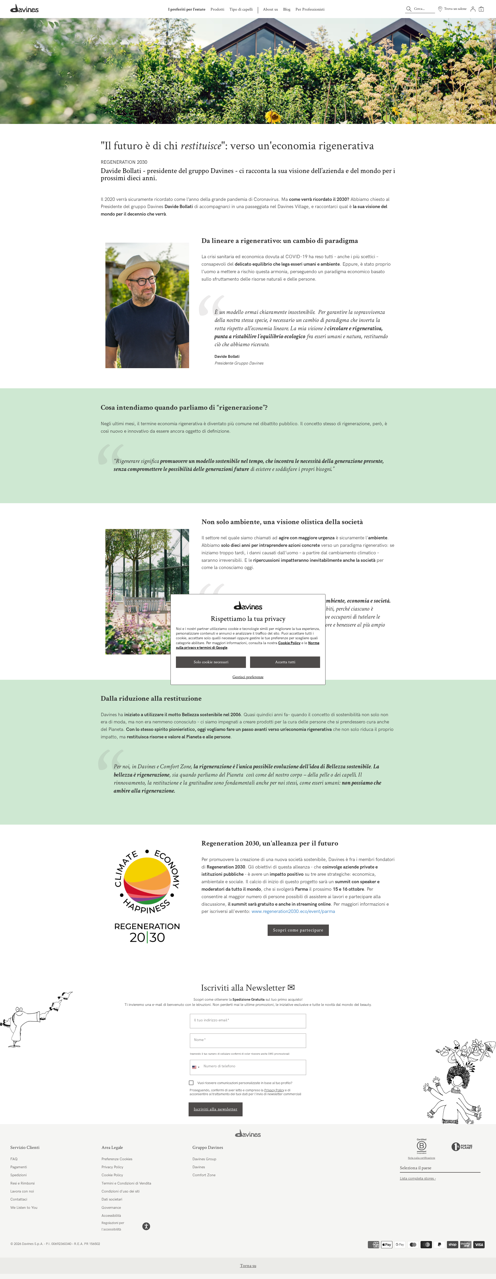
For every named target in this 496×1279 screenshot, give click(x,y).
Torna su (248, 1266)
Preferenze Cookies (117, 1159)
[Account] (473, 9)
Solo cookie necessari (211, 662)
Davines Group (204, 1159)
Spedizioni (18, 1175)
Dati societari (112, 1199)
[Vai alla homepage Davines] (24, 8)
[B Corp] (421, 1146)
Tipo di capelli (241, 9)
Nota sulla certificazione (421, 1157)
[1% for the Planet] (462, 1150)
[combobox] (195, 1067)
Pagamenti (18, 1167)
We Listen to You (23, 1207)
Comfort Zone (203, 1175)
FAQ (14, 1159)
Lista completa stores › (418, 1178)
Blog (286, 9)
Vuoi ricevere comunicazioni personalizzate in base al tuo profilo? (244, 1083)
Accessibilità (111, 1215)
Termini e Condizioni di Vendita (126, 1183)
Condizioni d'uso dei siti (121, 1191)
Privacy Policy (274, 1090)
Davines (198, 1167)
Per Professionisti (310, 9)
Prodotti (217, 9)
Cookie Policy (289, 643)
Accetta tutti (285, 662)
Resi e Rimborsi (22, 1183)
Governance (111, 1207)
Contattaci (18, 1199)
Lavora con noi (22, 1191)
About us (270, 9)
